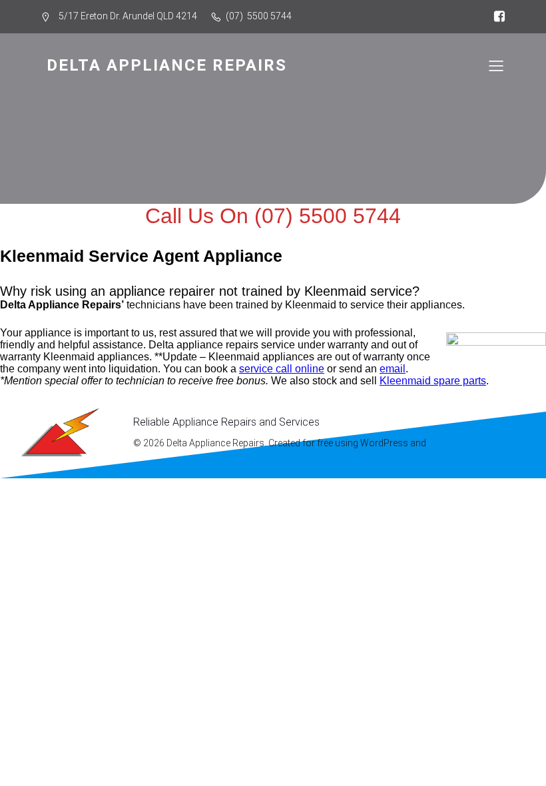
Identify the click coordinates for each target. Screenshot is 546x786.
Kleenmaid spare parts (433, 380)
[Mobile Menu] (496, 65)
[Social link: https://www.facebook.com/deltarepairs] (496, 17)
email (393, 368)
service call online (281, 368)
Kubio (440, 443)
